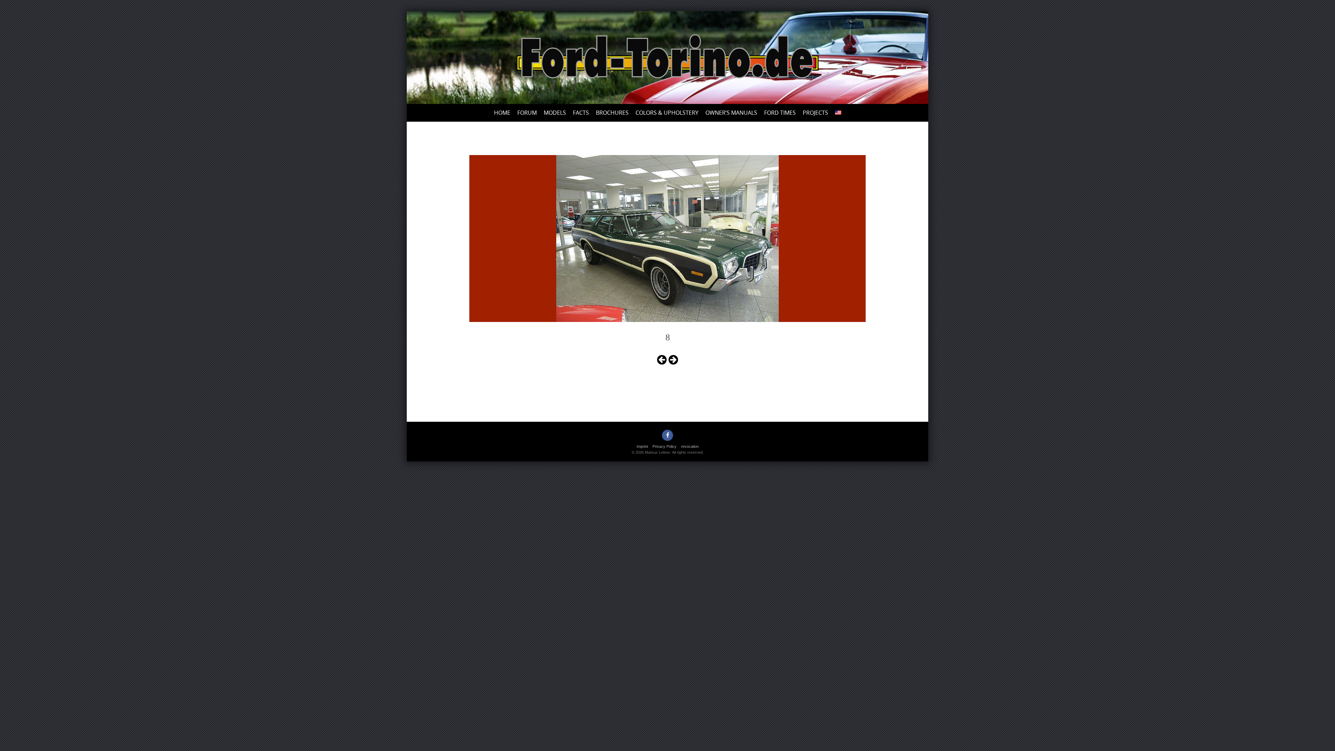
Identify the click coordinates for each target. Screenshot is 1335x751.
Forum (527, 112)
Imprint (642, 446)
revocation (690, 446)
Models (555, 112)
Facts (581, 112)
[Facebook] (667, 435)
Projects (815, 112)
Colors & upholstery (667, 112)
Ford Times (780, 112)
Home (502, 112)
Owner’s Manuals (731, 112)
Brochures (612, 112)
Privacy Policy (665, 446)
